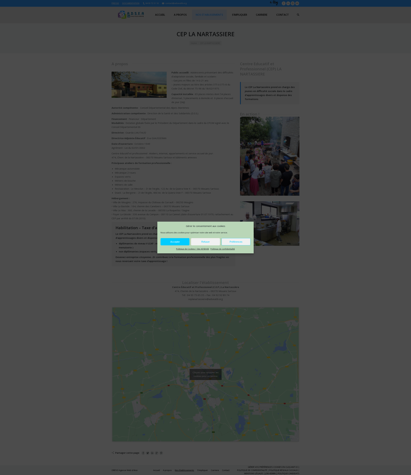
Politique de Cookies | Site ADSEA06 (192, 249)
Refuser (205, 241)
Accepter (175, 241)
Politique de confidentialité (222, 249)
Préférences (236, 241)
